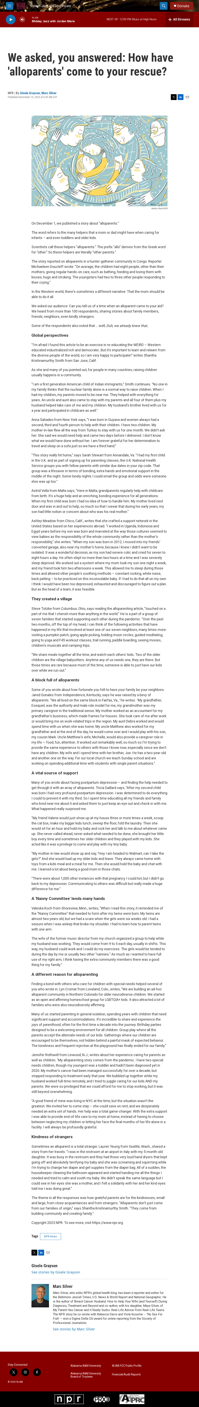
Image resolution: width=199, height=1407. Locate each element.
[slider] (28, 19)
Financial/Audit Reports (126, 1374)
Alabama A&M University (86, 1365)
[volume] (22, 19)
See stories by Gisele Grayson (55, 1272)
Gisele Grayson (30, 93)
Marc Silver (49, 93)
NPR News (50, 1236)
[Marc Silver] (40, 1295)
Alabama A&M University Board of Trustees (86, 1375)
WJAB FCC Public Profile (126, 1365)
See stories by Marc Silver (74, 1329)
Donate (183, 6)
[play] (11, 19)
